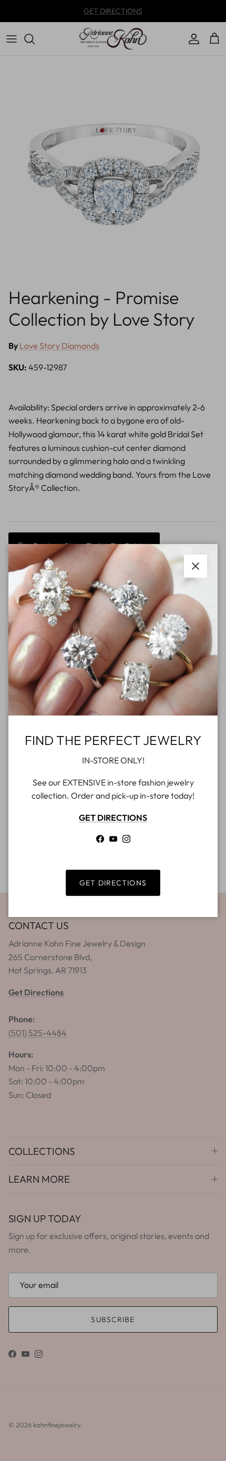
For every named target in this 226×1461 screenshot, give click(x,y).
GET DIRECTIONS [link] (113, 883)
